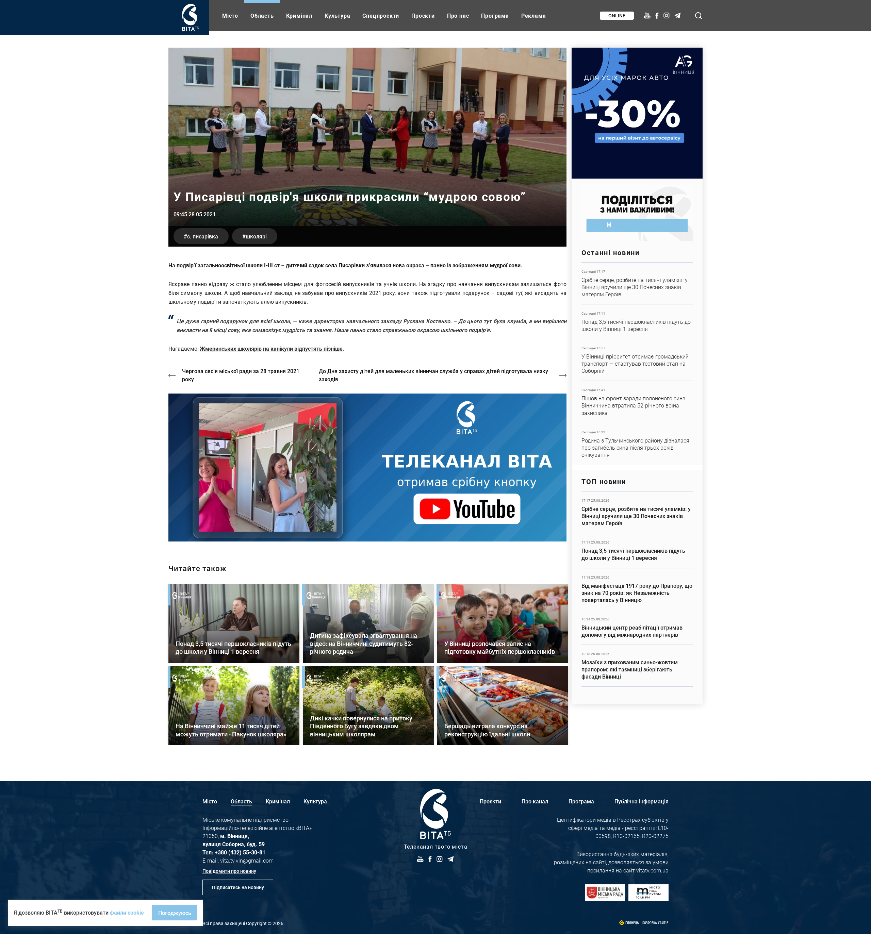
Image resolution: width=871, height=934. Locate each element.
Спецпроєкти (380, 15)
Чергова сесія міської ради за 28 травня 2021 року (240, 375)
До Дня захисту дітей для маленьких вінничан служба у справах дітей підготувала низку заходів (433, 375)
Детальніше (637, 283)
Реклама (533, 15)
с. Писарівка (202, 236)
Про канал (535, 801)
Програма (495, 15)
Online (616, 15)
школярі (256, 236)
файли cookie (127, 912)
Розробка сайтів (655, 923)
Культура (337, 15)
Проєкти (423, 15)
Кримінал (299, 15)
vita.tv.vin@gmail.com (247, 860)
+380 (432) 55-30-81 (240, 852)
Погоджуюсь (174, 912)
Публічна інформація (641, 801)
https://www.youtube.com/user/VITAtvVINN (367, 467)
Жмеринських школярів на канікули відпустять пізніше (271, 348)
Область (262, 15)
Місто (230, 15)
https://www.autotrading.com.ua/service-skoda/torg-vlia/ (637, 113)
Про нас (458, 15)
